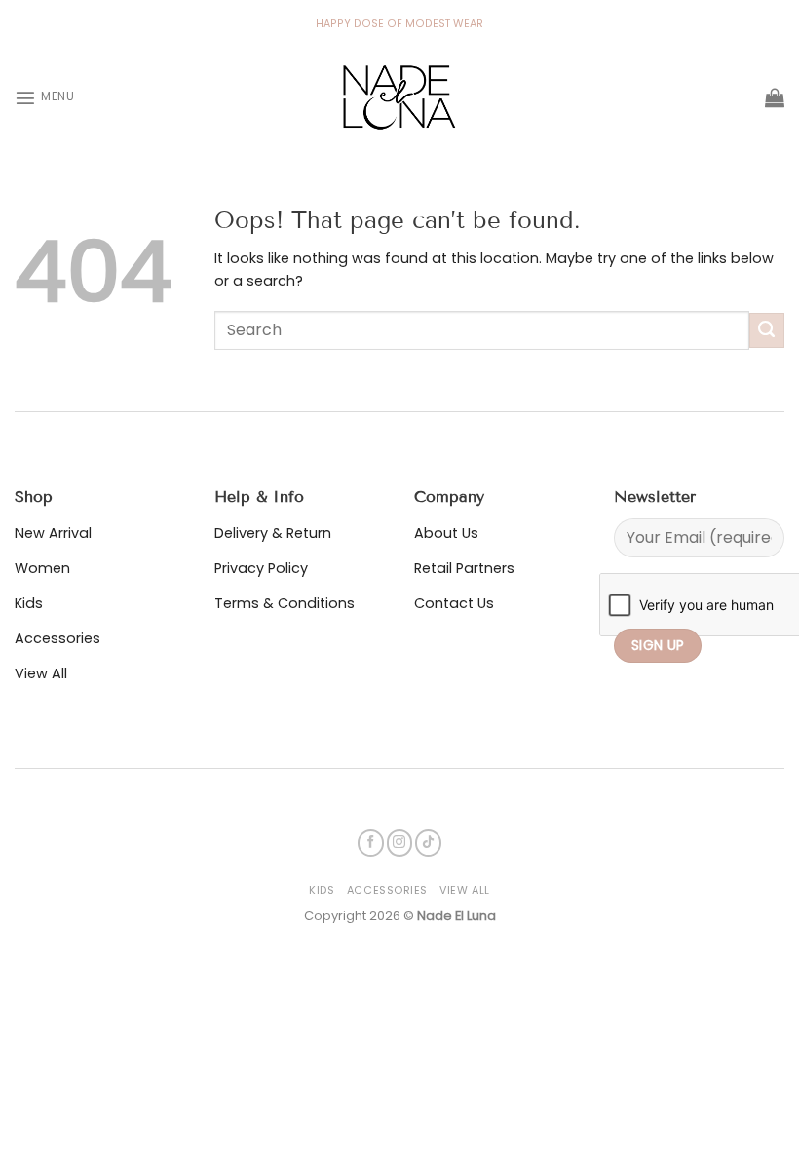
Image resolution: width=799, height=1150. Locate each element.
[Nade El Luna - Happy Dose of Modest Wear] (399, 97)
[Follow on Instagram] (400, 842)
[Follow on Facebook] (371, 842)
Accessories (387, 890)
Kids (321, 890)
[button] (44, 97)
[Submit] (766, 330)
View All (464, 890)
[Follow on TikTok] (428, 842)
